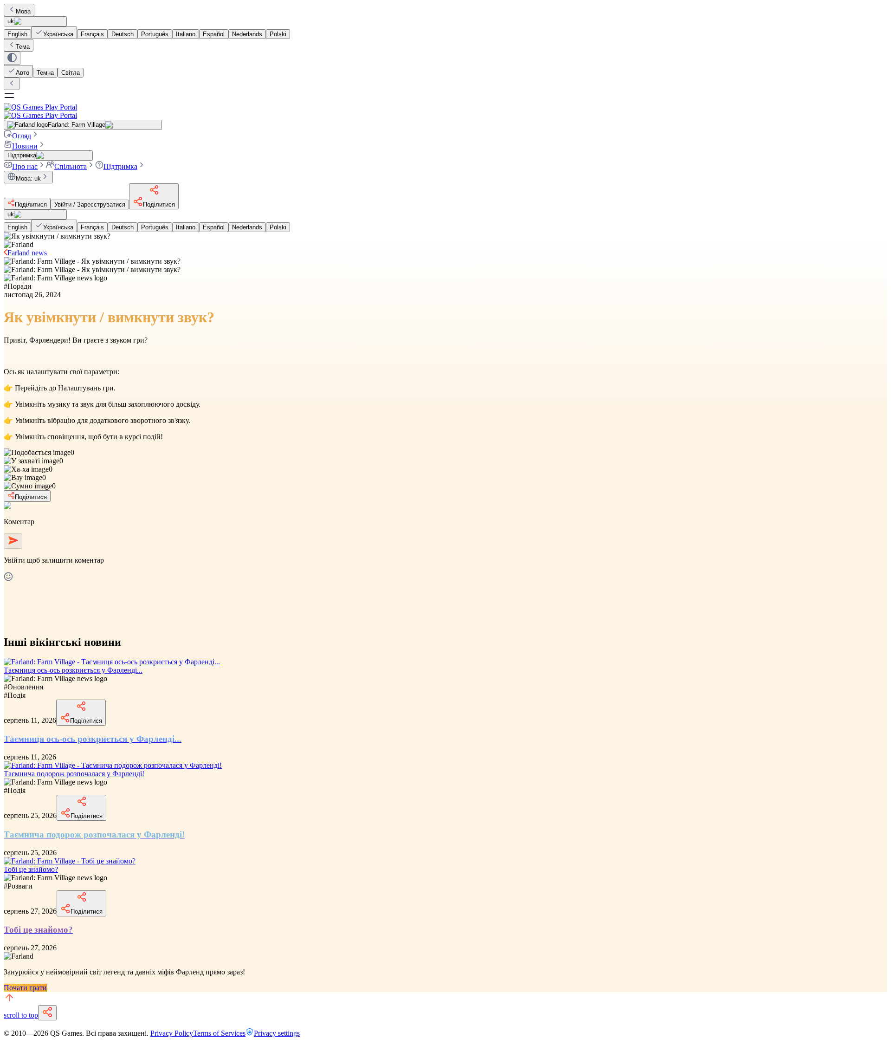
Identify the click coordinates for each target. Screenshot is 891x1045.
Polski (278, 34)
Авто (22, 72)
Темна (45, 72)
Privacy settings (277, 1033)
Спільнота (70, 166)
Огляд (21, 136)
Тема (23, 46)
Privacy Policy (171, 1033)
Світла (70, 72)
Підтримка (120, 166)
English (17, 34)
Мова (23, 11)
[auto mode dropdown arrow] (12, 58)
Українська (58, 34)
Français (92, 34)
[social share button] (47, 1012)
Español (214, 34)
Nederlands (247, 34)
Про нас (25, 166)
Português (154, 34)
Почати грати (25, 988)
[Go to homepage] (445, 111)
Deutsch (122, 34)
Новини (25, 146)
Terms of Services (219, 1033)
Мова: (28, 178)
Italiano (185, 34)
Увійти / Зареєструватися (89, 204)
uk (10, 21)
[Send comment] (13, 541)
